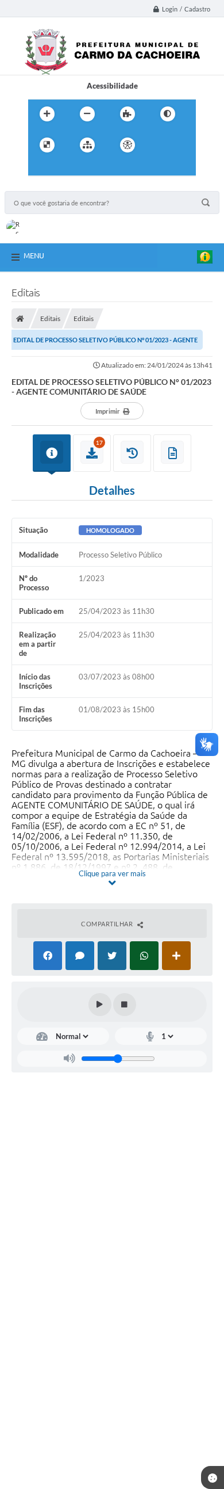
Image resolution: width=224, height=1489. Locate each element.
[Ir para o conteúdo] (160, 145)
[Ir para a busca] (64, 168)
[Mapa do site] (87, 145)
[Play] (99, 1004)
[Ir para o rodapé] (90, 168)
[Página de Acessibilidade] (127, 145)
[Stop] (124, 1004)
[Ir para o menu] (39, 168)
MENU (34, 255)
